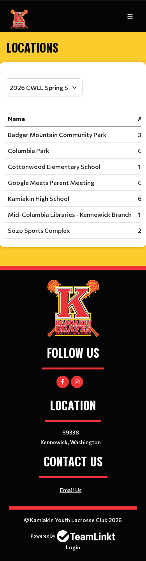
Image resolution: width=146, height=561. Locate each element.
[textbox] (73, 73)
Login (73, 547)
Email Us (71, 490)
